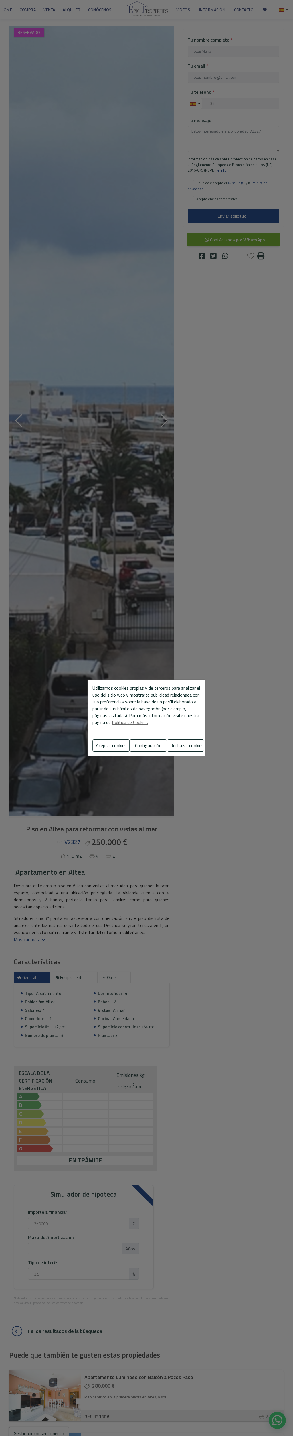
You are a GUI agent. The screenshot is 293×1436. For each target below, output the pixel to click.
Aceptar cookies (111, 745)
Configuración (148, 745)
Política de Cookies (130, 722)
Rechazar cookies (187, 745)
